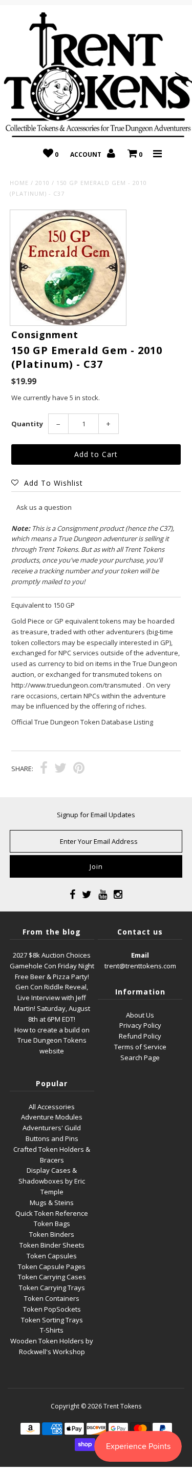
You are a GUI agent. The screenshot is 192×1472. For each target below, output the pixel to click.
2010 (42, 182)
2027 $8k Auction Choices (52, 955)
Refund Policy (140, 1036)
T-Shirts (51, 1330)
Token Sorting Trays (52, 1319)
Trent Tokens (122, 1406)
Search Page (140, 1057)
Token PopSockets (52, 1309)
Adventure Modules (51, 1117)
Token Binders (51, 1234)
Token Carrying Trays (52, 1287)
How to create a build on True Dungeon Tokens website (52, 1040)
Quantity (27, 423)
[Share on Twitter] (60, 769)
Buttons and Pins (52, 1138)
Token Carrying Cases (52, 1276)
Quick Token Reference (51, 1213)
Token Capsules (52, 1255)
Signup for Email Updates (96, 814)
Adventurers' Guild (52, 1127)
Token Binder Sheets (51, 1245)
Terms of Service (140, 1046)
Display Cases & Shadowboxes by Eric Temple (51, 1181)
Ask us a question (44, 507)
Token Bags (52, 1223)
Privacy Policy (140, 1025)
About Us (140, 1015)
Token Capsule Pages (52, 1266)
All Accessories (52, 1106)
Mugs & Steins (52, 1202)
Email (140, 955)
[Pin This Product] (78, 769)
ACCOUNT (86, 154)
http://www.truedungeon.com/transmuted (76, 685)
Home (19, 182)
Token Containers (51, 1298)
